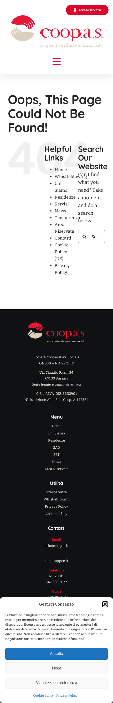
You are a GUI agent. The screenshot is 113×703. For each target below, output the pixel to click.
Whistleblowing (71, 176)
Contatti (63, 238)
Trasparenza (67, 217)
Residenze (65, 197)
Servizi (62, 204)
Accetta (56, 653)
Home (61, 169)
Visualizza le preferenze (56, 682)
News (60, 210)
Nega (56, 668)
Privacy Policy (66, 695)
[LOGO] (56, 18)
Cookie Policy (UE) (62, 251)
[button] (105, 604)
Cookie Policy (43, 695)
